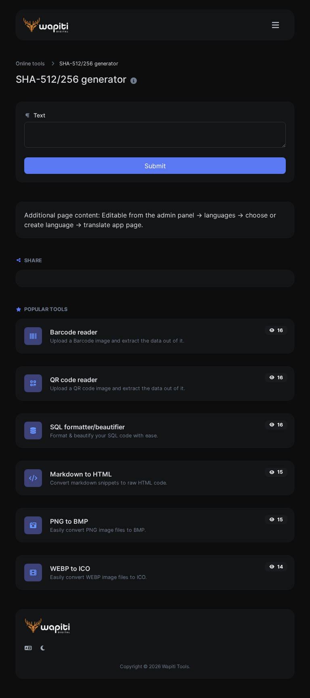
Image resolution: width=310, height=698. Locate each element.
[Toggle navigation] (275, 25)
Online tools (30, 64)
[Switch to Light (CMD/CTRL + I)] (43, 648)
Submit (155, 166)
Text (38, 115)
